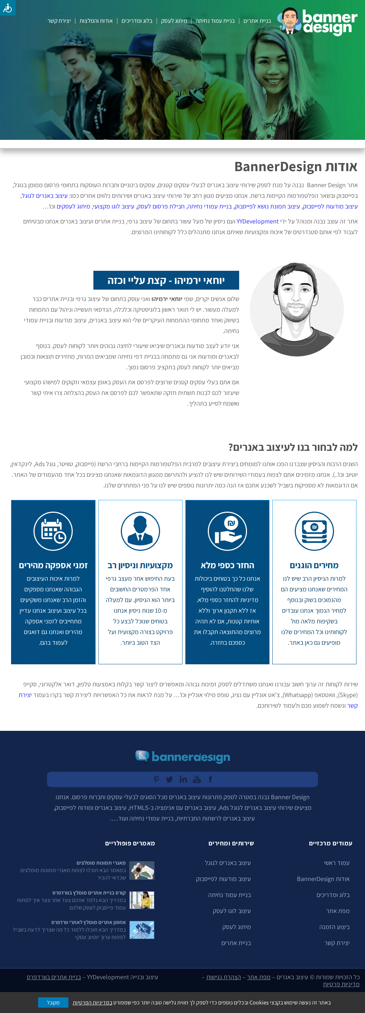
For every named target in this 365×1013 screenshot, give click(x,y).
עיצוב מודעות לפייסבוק (330, 206)
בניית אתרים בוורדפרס (54, 977)
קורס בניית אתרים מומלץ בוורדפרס (89, 892)
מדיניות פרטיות (341, 984)
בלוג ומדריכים (137, 21)
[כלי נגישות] (8, 8)
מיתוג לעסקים (73, 206)
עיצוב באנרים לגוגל (45, 195)
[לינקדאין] (182, 779)
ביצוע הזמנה (334, 927)
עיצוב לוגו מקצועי (113, 206)
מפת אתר (338, 911)
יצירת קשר (59, 21)
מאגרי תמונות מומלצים (101, 862)
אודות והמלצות (96, 21)
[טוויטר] (169, 779)
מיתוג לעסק (174, 21)
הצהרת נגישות (223, 977)
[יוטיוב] (196, 779)
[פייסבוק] (210, 779)
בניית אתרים (257, 21)
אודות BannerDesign (323, 879)
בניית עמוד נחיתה (215, 21)
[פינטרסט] (155, 779)
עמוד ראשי (337, 863)
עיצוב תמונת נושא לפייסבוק (267, 206)
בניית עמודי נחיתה (209, 206)
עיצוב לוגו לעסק (232, 911)
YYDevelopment (258, 221)
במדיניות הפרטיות (92, 1002)
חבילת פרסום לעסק (161, 206)
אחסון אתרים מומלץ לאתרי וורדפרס (88, 922)
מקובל (53, 1002)
